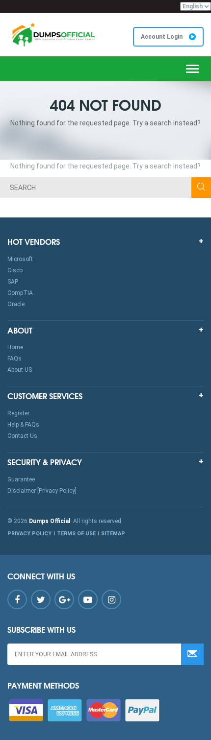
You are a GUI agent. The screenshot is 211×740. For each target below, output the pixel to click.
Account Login (162, 36)
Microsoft (20, 259)
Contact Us (22, 435)
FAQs (14, 358)
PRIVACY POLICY (29, 533)
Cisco (15, 270)
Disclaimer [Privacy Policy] (42, 490)
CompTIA (20, 292)
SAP (12, 281)
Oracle (16, 304)
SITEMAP (113, 533)
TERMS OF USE (76, 533)
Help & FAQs (23, 424)
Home (15, 347)
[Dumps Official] (52, 35)
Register (18, 413)
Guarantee (21, 479)
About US (19, 369)
